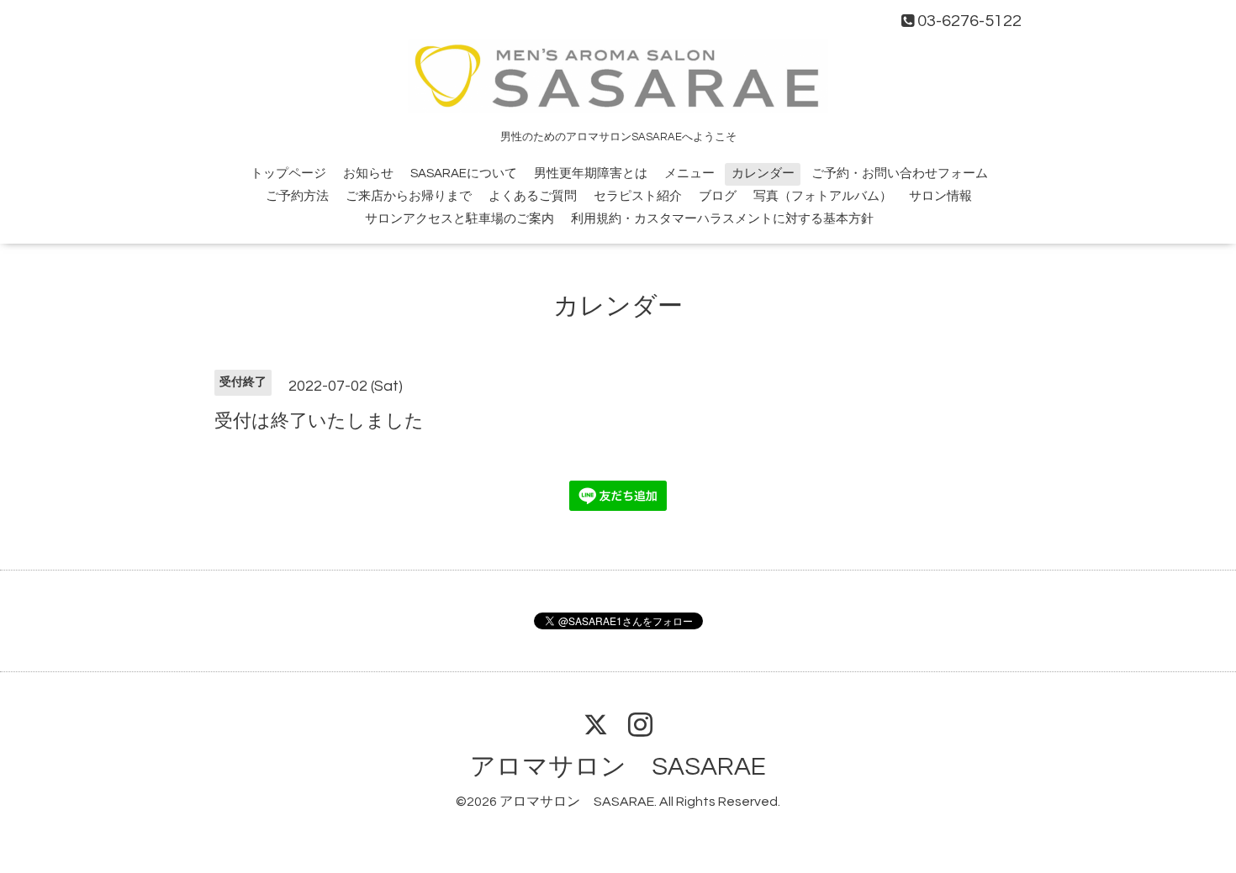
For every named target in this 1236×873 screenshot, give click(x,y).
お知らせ (368, 173)
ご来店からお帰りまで (409, 196)
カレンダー (763, 173)
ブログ (718, 196)
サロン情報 (940, 196)
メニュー (689, 173)
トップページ (288, 173)
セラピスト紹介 (638, 196)
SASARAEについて (463, 173)
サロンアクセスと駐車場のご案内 (459, 219)
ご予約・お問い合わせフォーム (899, 173)
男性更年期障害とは (590, 173)
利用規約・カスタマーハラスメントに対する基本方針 (722, 219)
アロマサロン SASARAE (618, 767)
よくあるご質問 (533, 196)
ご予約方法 (297, 196)
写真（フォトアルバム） (822, 196)
